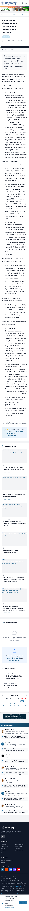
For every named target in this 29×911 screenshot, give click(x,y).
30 (25, 710)
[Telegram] (10, 869)
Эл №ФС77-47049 (17, 886)
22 (22, 708)
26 (10, 710)
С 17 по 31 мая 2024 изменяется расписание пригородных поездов (13, 468)
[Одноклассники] (6, 869)
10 (3, 705)
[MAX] (14, 869)
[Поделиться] (26, 43)
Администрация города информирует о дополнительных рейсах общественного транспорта (14, 608)
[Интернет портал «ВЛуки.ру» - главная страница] (9, 3)
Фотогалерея (18, 846)
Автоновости (6, 36)
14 (18, 705)
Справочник (4, 846)
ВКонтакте (10, 433)
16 (25, 705)
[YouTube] (18, 869)
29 (22, 710)
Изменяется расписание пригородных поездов (10, 551)
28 (18, 710)
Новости (9, 14)
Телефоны (4, 853)
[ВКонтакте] (2, 869)
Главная (3, 14)
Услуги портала (19, 844)
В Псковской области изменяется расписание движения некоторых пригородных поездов (13, 579)
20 (14, 708)
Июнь (19, 14)
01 (22, 14)
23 (25, 708)
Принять (23, 902)
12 (10, 705)
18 (7, 708)
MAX (21, 431)
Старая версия (19, 850)
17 (3, 708)
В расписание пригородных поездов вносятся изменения (14, 495)
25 (7, 710)
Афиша (3, 848)
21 (18, 708)
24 (3, 710)
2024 (14, 14)
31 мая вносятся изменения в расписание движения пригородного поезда (14, 523)
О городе (17, 848)
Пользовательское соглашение (8, 893)
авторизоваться (14, 660)
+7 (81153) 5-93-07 (8, 860)
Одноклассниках (12, 435)
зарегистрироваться (13, 658)
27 (14, 710)
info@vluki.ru (6, 863)
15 (22, 705)
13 (14, 705)
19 (10, 708)
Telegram (16, 431)
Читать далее (7, 472)
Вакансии (3, 850)
